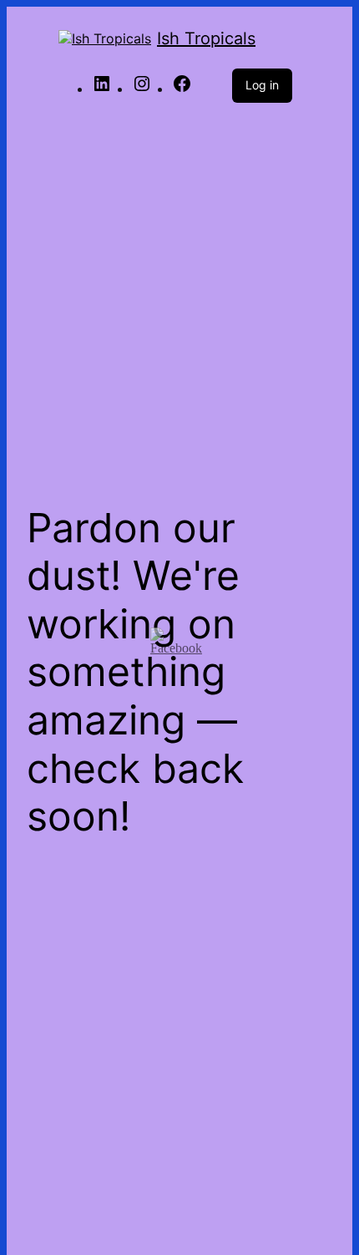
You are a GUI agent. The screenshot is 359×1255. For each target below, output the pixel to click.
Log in (262, 85)
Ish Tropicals (206, 38)
